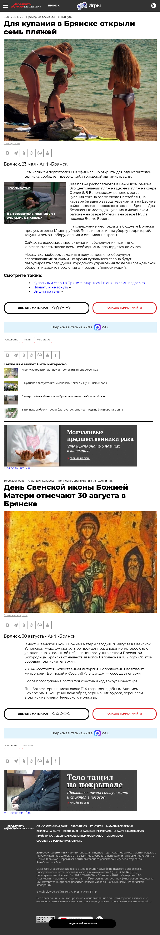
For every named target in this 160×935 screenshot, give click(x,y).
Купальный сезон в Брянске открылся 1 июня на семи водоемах (89, 283)
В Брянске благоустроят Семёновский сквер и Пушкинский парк (64, 383)
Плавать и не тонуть (50, 287)
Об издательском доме (52, 826)
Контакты (96, 826)
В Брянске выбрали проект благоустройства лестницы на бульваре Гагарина (72, 409)
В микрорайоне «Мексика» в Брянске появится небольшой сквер (64, 396)
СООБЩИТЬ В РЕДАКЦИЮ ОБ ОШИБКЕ (59, 841)
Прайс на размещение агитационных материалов (69, 836)
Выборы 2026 (115, 836)
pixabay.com (12, 143)
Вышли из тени (46, 291)
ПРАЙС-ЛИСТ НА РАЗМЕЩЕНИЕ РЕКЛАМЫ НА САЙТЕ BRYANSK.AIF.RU (103, 831)
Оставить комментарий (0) (125, 308)
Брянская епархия (16, 615)
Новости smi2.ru (17, 468)
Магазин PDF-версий (119, 826)
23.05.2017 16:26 (13, 17)
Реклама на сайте (48, 831)
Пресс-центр (79, 826)
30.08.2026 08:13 (14, 480)
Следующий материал (82, 923)
